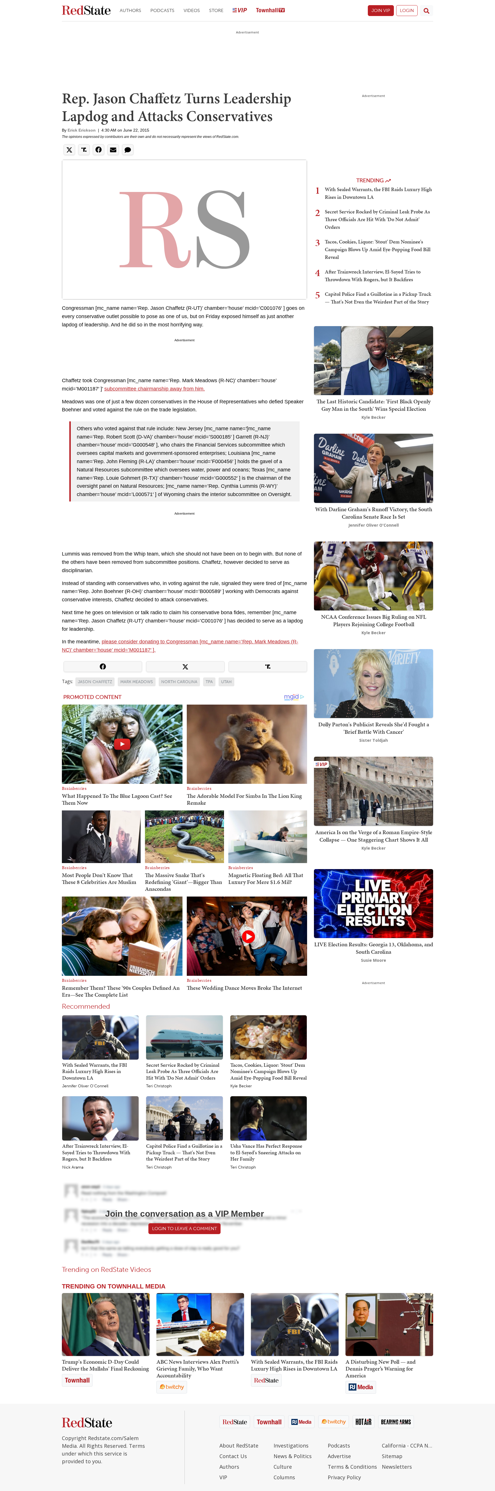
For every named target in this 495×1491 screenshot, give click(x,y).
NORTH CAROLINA (179, 681)
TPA (209, 681)
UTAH (226, 681)
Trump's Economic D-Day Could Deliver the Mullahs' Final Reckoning (105, 1365)
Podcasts (162, 10)
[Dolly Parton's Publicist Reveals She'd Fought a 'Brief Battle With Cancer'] (373, 683)
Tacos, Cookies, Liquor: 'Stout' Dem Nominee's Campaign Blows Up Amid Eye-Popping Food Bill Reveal (268, 1071)
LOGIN (407, 10)
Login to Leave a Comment (184, 1228)
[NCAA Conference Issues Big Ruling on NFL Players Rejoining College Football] (373, 575)
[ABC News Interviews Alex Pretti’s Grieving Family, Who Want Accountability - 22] (200, 1324)
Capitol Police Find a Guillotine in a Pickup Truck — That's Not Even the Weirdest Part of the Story (184, 1152)
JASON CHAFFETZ (95, 681)
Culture (283, 1466)
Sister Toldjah (373, 740)
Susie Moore (373, 960)
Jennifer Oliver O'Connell (85, 1086)
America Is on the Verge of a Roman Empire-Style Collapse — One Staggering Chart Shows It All (373, 836)
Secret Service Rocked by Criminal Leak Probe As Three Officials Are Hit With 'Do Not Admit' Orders (182, 1071)
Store (216, 10)
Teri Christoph (159, 1086)
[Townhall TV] (270, 10)
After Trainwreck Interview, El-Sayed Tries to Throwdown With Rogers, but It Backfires (96, 1152)
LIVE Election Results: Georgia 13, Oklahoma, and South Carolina (373, 948)
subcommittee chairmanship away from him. (154, 389)
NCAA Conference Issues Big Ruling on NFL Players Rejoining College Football (373, 620)
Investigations (291, 1445)
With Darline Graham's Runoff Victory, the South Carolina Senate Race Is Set (373, 513)
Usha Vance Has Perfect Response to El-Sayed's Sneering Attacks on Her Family (266, 1152)
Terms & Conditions (352, 1466)
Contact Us (233, 1456)
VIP (223, 1477)
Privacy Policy (344, 1477)
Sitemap (392, 1456)
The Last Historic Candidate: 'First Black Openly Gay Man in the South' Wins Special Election (374, 405)
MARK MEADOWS (136, 681)
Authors (130, 10)
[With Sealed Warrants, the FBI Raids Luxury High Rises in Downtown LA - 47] (295, 1324)
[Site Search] (426, 10)
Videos (192, 10)
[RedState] (86, 10)
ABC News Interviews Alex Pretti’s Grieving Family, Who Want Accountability (197, 1368)
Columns (284, 1477)
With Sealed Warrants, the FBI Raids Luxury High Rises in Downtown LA (94, 1071)
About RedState (238, 1445)
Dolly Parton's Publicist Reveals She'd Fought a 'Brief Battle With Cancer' (373, 728)
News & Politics (293, 1456)
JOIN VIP (381, 10)
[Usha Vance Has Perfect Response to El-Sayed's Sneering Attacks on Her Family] (268, 1118)
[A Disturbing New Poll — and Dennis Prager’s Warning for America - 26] (389, 1324)
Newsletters (397, 1466)
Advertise (339, 1456)
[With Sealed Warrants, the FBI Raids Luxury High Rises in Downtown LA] (100, 1037)
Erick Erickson (82, 130)
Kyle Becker (241, 1086)
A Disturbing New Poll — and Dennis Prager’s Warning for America (380, 1368)
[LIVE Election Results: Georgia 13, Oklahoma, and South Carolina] (373, 903)
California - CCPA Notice (407, 1445)
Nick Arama (72, 1167)
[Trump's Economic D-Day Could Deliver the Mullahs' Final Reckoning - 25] (106, 1324)
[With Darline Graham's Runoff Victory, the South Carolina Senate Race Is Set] (373, 468)
